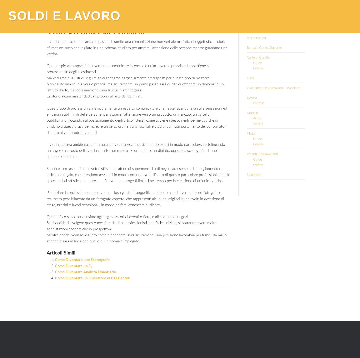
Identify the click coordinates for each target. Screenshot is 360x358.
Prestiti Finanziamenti (262, 154)
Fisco (251, 78)
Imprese (259, 103)
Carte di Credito (258, 57)
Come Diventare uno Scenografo (82, 260)
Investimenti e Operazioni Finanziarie (273, 88)
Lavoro (252, 97)
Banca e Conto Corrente (264, 47)
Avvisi (257, 118)
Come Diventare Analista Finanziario (85, 272)
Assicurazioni (256, 38)
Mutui (251, 133)
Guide (257, 63)
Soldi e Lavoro (64, 16)
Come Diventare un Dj (73, 266)
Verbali (258, 123)
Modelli (252, 113)
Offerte (258, 68)
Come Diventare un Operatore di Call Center (92, 278)
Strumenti (254, 174)
